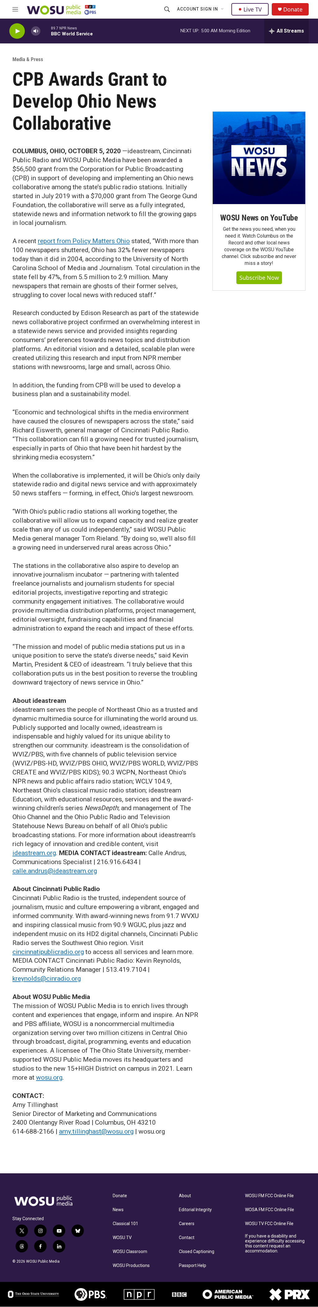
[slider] (46, 31)
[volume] (35, 31)
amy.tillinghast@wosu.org (96, 1131)
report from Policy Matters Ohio (84, 241)
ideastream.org (34, 853)
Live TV (252, 9)
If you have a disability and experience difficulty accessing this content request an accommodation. (275, 1243)
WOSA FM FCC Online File (269, 1209)
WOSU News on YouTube (259, 217)
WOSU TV (122, 1237)
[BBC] (179, 1294)
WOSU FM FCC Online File (269, 1195)
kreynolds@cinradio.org (46, 978)
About (185, 1195)
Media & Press (27, 59)
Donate (292, 9)
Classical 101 (125, 1223)
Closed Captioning (196, 1251)
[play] (17, 31)
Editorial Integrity (195, 1209)
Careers (186, 1223)
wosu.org (49, 1077)
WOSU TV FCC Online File (269, 1223)
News (118, 1209)
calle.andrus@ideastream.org (54, 871)
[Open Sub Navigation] (222, 9)
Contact (186, 1237)
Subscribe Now (259, 277)
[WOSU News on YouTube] (259, 158)
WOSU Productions (131, 1265)
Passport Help (192, 1265)
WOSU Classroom (130, 1251)
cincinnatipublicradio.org (48, 952)
